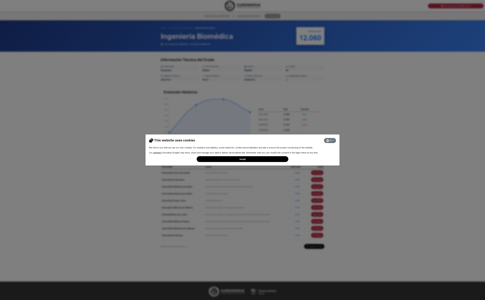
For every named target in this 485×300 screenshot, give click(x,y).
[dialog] (242, 150)
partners (157, 152)
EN (330, 140)
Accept (242, 159)
